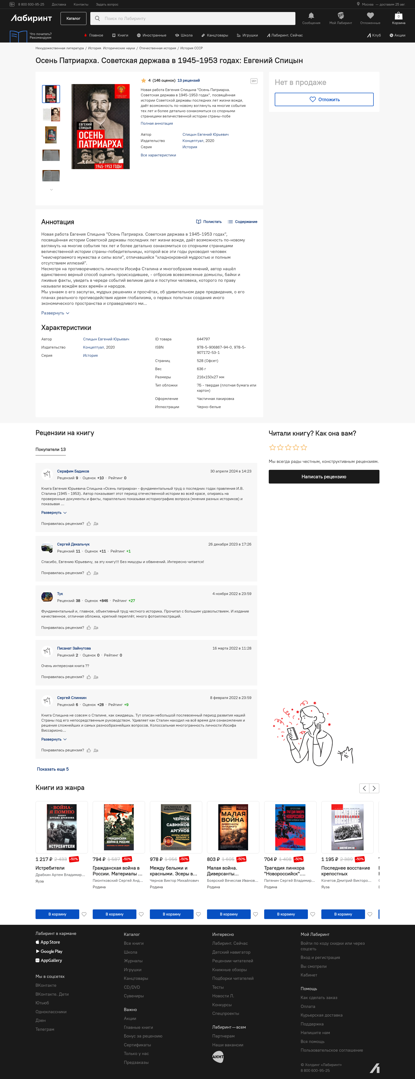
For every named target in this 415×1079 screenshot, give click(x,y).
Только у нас (136, 1053)
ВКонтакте (46, 985)
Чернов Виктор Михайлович (174, 880)
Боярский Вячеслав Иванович (232, 880)
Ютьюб (42, 1002)
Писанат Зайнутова (74, 648)
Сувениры (134, 996)
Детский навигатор (231, 952)
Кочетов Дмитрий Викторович (347, 880)
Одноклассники (51, 1011)
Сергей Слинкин (71, 697)
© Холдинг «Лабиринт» (321, 1064)
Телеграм (45, 1029)
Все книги (134, 943)
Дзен (41, 1020)
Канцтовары (217, 35)
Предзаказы (136, 1062)
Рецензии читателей (232, 960)
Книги (123, 35)
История (190, 147)
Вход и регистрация (320, 957)
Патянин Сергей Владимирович (290, 880)
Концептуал (193, 140)
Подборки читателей (233, 978)
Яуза (40, 881)
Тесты (218, 987)
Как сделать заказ (319, 997)
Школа (187, 35)
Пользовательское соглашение (332, 1050)
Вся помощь (312, 1041)
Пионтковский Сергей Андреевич (118, 880)
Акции (399, 35)
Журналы (133, 960)
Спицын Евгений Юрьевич (206, 134)
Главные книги (138, 1027)
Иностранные (154, 35)
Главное (96, 35)
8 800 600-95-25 (315, 1070)
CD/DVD (132, 987)
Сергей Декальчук (73, 544)
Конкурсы (222, 1004)
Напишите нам (315, 1032)
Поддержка (312, 1024)
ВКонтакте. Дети (52, 994)
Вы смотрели (314, 966)
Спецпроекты (225, 1013)
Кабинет (309, 975)
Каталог (73, 18)
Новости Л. (223, 996)
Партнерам (223, 1036)
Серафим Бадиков (73, 471)
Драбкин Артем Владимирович (61, 875)
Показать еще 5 (53, 769)
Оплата (308, 1006)
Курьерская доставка (322, 1015)
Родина (99, 887)
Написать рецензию (324, 476)
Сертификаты (137, 1045)
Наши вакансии (227, 1045)
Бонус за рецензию (143, 1036)
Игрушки (250, 35)
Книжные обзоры (229, 969)
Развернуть (51, 512)
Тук (60, 593)
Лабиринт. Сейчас (287, 35)
